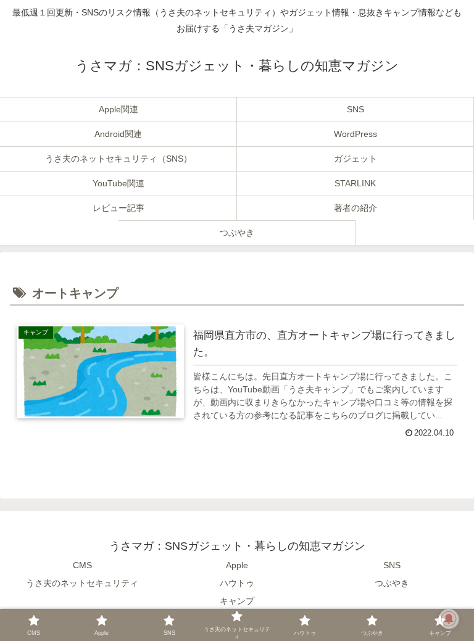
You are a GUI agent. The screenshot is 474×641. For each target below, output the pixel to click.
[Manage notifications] (449, 619)
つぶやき (392, 583)
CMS (82, 565)
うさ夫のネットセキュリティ (82, 583)
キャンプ (237, 601)
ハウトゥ (237, 583)
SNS (392, 565)
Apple (237, 565)
